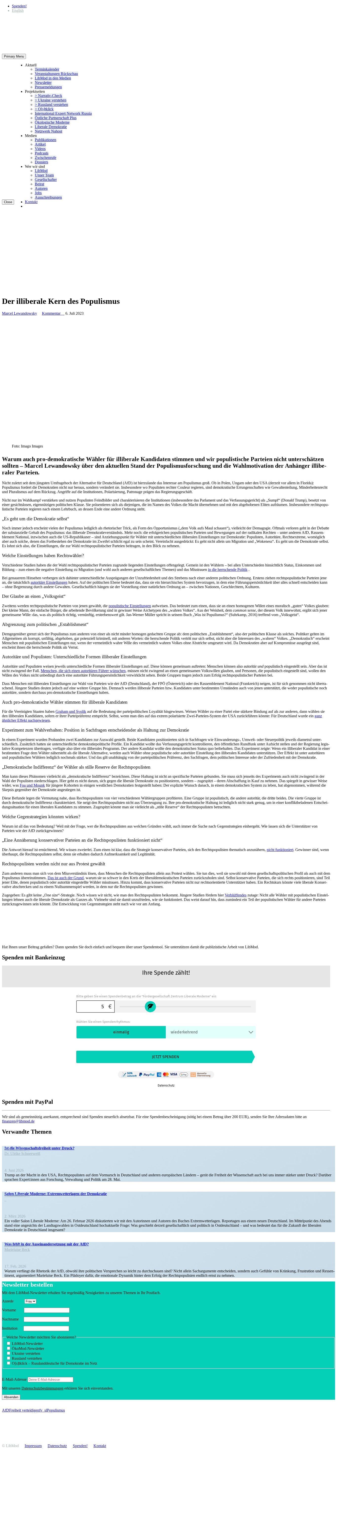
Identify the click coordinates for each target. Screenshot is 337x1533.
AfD (5, 1410)
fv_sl (43, 1410)
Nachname (12, 1319)
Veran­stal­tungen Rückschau (56, 74)
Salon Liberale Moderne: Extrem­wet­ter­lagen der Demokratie (55, 1194)
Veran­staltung (17, 1149)
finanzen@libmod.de (18, 1121)
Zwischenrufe (45, 157)
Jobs (38, 193)
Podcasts (41, 153)
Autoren (41, 188)
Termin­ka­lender (47, 69)
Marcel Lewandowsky (19, 313)
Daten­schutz (57, 1446)
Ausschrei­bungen (48, 197)
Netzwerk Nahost (48, 131)
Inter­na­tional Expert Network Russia (63, 113)
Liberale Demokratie (51, 127)
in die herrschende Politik (227, 569)
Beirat (39, 184)
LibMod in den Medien (53, 78)
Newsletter (43, 82)
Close (8, 202)
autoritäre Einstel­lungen (49, 582)
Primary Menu (14, 56)
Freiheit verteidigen (24, 1410)
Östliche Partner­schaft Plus (55, 118)
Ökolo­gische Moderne (52, 122)
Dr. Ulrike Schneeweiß (22, 1153)
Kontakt (31, 202)
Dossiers (41, 162)
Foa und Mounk (32, 785)
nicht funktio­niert (280, 850)
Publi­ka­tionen (45, 140)
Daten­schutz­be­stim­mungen (42, 1388)
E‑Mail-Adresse (14, 1379)
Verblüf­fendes (235, 895)
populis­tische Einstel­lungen (130, 606)
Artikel (40, 144)
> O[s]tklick (44, 109)
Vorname (12, 1310)
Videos (40, 149)
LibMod (41, 171)
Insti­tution (12, 1328)
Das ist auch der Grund (66, 878)
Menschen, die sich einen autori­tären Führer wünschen (83, 671)
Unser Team (44, 175)
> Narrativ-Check (48, 96)
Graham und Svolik (71, 711)
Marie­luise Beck (17, 1249)
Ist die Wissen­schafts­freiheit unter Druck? (39, 1148)
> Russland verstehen (51, 104)
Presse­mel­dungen (48, 87)
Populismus (56, 1410)
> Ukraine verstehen (50, 100)
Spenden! (19, 6)
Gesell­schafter (46, 179)
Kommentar (53, 313)
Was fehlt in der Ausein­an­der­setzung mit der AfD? (46, 1244)
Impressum (33, 1446)
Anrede (12, 1301)
